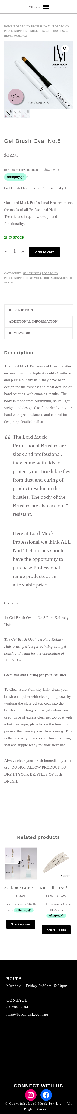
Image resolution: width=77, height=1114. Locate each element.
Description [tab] (21, 310)
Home (8, 26)
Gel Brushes (55, 31)
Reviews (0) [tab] (19, 333)
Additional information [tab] (33, 321)
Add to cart (44, 252)
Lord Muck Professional (32, 26)
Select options (20, 924)
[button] (65, 48)
